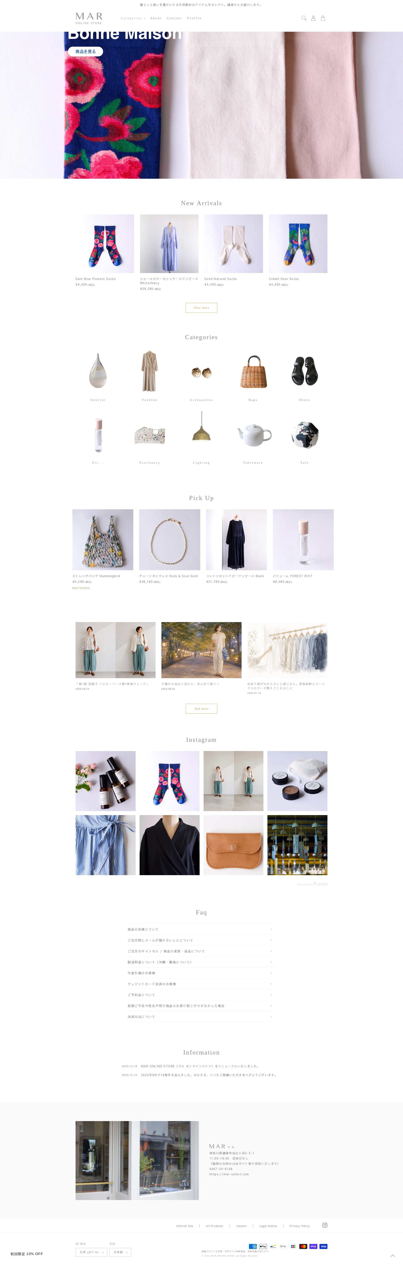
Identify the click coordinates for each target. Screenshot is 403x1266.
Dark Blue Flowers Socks (96, 279)
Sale (305, 462)
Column (241, 1226)
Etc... (98, 462)
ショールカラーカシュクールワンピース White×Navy (169, 281)
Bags (253, 400)
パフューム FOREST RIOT (293, 576)
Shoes (304, 400)
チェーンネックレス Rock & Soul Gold (168, 576)
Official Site (184, 1226)
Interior (98, 400)
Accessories (201, 400)
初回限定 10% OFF (26, 1254)
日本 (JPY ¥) (89, 1252)
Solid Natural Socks (220, 279)
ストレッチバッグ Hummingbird (96, 576)
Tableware (253, 462)
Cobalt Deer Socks (284, 279)
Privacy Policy (300, 1226)
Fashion (149, 400)
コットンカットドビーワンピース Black (235, 576)
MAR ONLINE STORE (223, 1256)
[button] (133, 18)
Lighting (201, 462)
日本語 (118, 1252)
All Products (214, 1226)
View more (201, 307)
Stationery (149, 462)
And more (201, 708)
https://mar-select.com (229, 1174)
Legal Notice (268, 1226)
